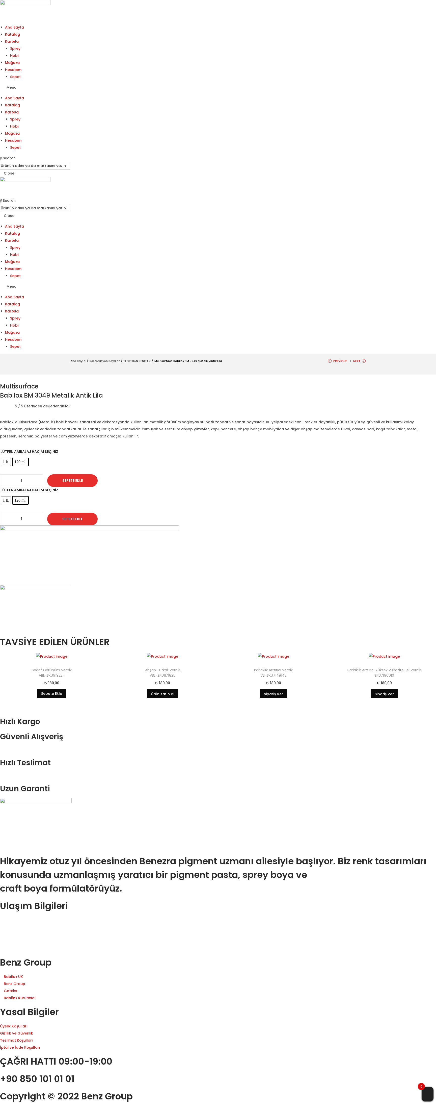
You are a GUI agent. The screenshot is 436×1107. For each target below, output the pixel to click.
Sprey (15, 48)
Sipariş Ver (273, 694)
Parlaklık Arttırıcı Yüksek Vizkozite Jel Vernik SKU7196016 (384, 673)
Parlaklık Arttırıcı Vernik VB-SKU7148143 (273, 673)
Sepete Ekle (72, 480)
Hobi (14, 55)
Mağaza (12, 62)
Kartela (12, 41)
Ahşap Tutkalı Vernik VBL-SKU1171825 (162, 673)
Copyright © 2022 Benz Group (66, 1096)
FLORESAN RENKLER (137, 361)
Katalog (12, 34)
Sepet (15, 76)
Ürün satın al (162, 694)
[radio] (6, 462)
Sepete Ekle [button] (51, 693)
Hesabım (13, 69)
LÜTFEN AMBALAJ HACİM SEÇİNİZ (29, 451)
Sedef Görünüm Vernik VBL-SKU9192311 (52, 673)
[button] (218, 87)
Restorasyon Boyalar (105, 361)
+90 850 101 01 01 (37, 1078)
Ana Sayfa (14, 27)
